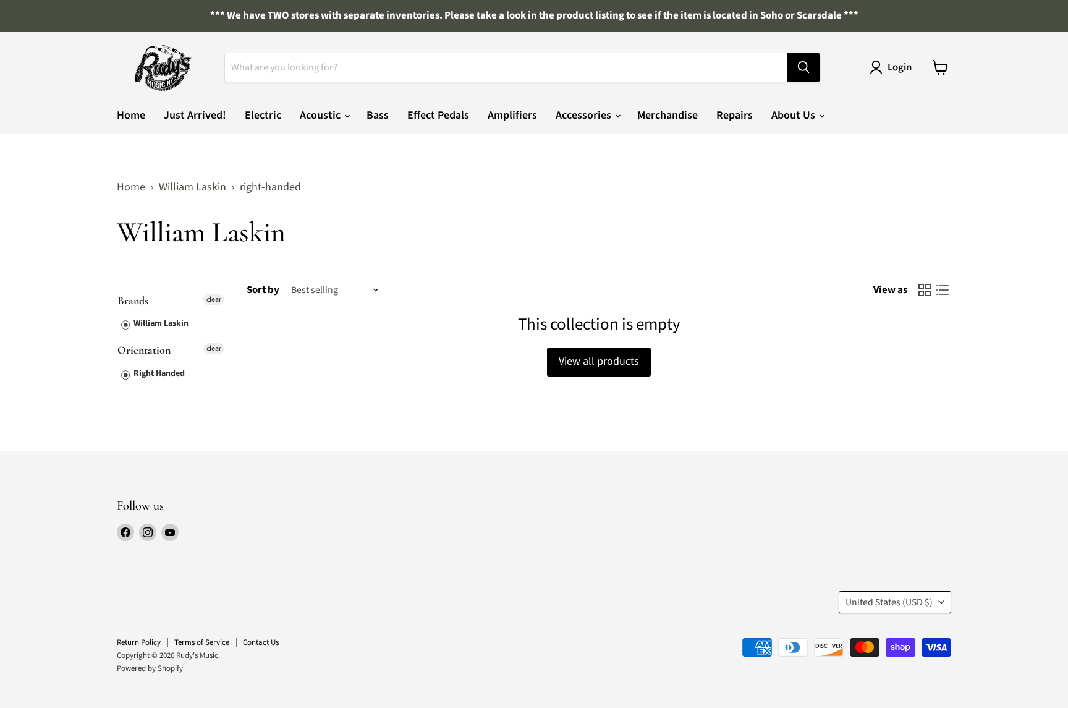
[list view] (942, 290)
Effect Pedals (438, 115)
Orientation (144, 350)
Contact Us (261, 642)
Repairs (734, 115)
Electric (263, 115)
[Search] (803, 67)
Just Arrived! (195, 115)
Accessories (585, 115)
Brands (132, 300)
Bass (378, 115)
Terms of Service (201, 642)
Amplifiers (512, 115)
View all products (599, 361)
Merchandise (667, 115)
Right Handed (158, 373)
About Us (794, 115)
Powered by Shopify (150, 668)
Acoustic (321, 115)
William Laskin (192, 187)
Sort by (263, 290)
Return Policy (139, 642)
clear (213, 299)
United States (889, 602)
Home (131, 115)
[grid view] (924, 290)
